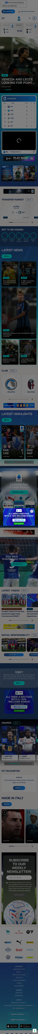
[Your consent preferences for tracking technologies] (34, 1030)
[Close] (31, 511)
